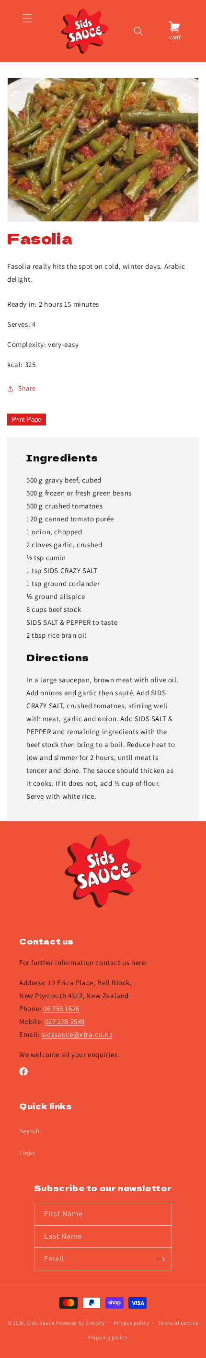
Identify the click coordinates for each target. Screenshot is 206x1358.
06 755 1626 (61, 1008)
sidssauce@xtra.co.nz (77, 1034)
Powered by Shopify (80, 1322)
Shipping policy (107, 1337)
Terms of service (178, 1323)
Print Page (26, 419)
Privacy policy (131, 1323)
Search (29, 1131)
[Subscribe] (161, 1259)
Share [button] (27, 388)
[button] (27, 31)
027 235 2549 (65, 1021)
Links (27, 1153)
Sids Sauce (40, 1322)
